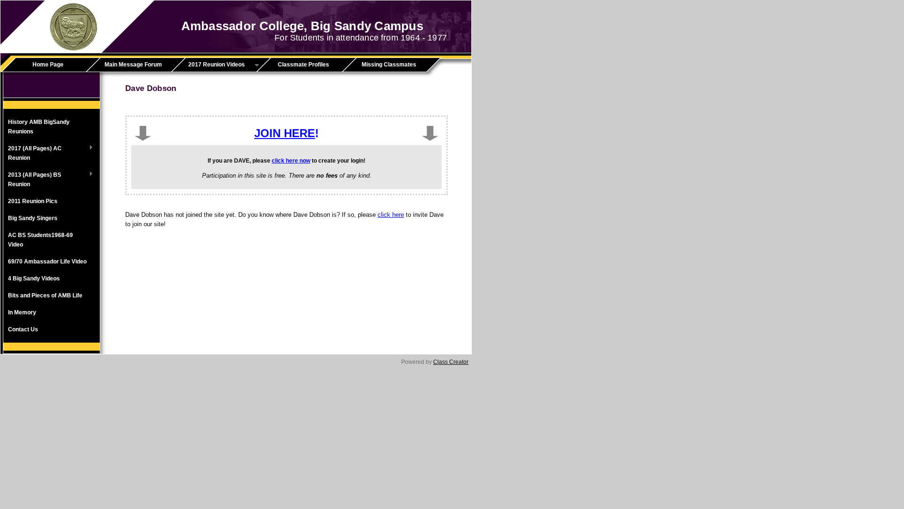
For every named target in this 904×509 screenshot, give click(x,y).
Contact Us (23, 329)
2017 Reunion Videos (211, 65)
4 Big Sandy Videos (34, 278)
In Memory (22, 312)
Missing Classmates (389, 64)
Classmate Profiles (303, 64)
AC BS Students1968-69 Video (40, 240)
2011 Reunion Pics (32, 201)
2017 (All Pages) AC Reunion (32, 153)
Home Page (48, 64)
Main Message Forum (133, 64)
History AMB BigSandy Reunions (39, 127)
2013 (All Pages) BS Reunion (32, 180)
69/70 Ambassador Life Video (47, 261)
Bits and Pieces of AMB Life (45, 295)
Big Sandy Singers (32, 218)
